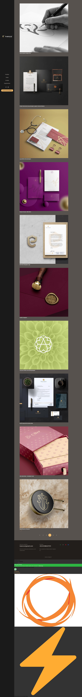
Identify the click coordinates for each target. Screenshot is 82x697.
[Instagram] (8, 87)
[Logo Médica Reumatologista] (44, 109)
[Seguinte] (56, 535)
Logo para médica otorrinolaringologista (27, 370)
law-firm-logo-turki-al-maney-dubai (26, 423)
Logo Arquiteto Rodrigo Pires (25, 53)
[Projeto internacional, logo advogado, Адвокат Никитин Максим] (44, 57)
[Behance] (68, 545)
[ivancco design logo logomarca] (7, 36)
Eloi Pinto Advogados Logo (25, 264)
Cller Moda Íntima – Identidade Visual (27, 476)
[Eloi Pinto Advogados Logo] (44, 215)
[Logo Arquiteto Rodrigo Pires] (44, 4)
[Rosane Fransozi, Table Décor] (44, 162)
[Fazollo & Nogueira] (44, 268)
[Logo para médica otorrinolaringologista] (44, 321)
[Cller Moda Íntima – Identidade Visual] (44, 427)
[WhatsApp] (6, 87)
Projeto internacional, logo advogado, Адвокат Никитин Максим (32, 106)
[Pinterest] (66, 545)
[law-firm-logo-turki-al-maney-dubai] (44, 374)
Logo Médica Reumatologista (25, 158)
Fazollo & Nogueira (23, 317)
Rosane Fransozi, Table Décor (25, 211)
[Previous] (39, 535)
